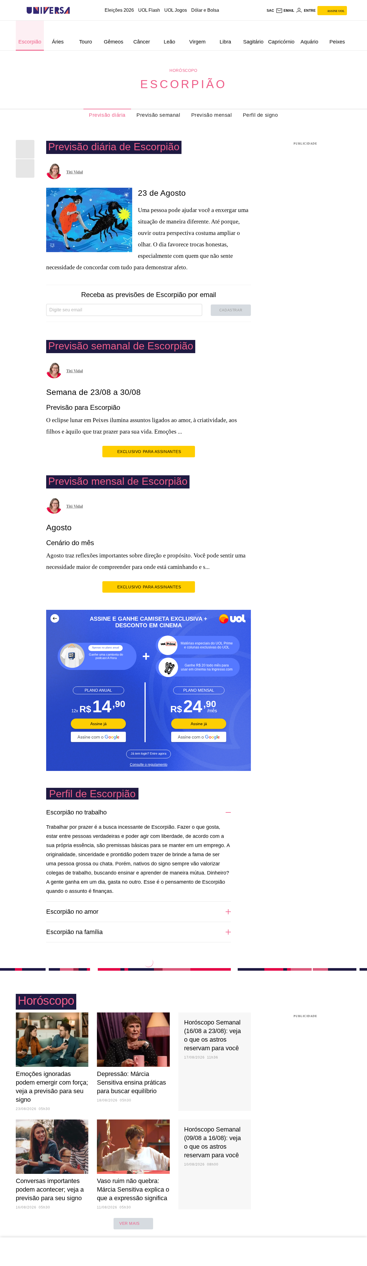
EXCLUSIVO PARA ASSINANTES (149, 451)
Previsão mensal (211, 115)
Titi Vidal (74, 172)
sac (270, 11)
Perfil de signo (260, 115)
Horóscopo (183, 70)
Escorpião (183, 84)
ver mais (129, 1223)
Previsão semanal (158, 115)
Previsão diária (107, 115)
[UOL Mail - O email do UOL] (285, 10)
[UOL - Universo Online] (75, 10)
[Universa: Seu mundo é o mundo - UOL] (48, 10)
